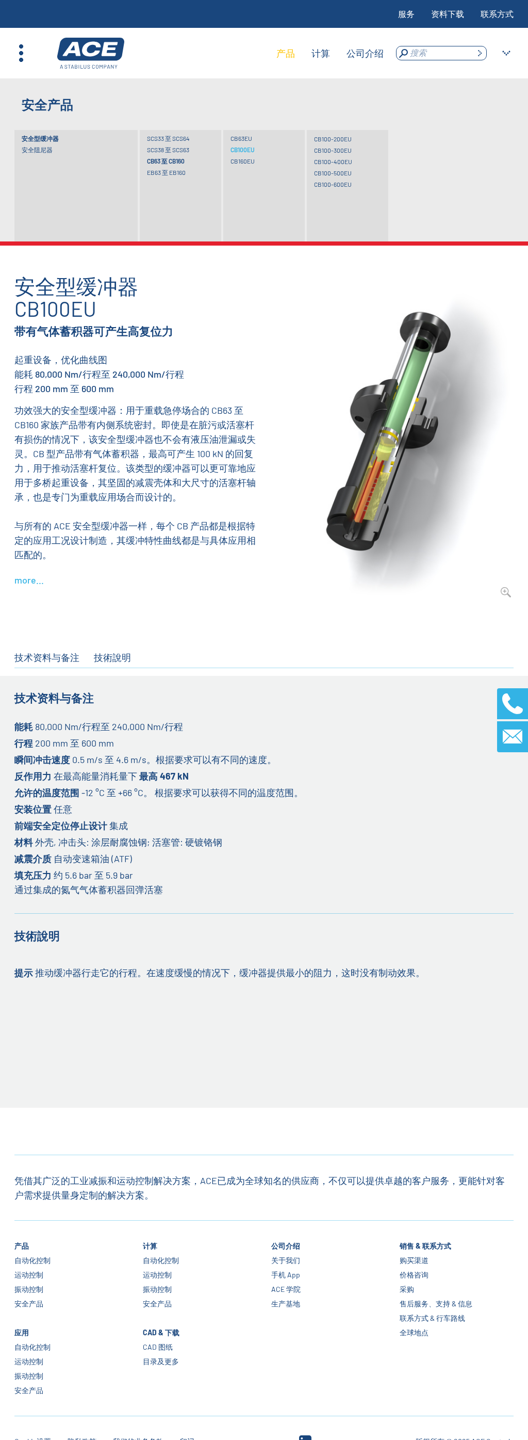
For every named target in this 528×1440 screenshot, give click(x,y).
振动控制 (28, 1289)
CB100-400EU (333, 161)
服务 (406, 14)
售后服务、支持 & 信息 (436, 1303)
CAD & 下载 (161, 1332)
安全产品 (28, 1303)
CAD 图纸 (158, 1346)
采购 (407, 1289)
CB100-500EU (333, 172)
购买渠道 (414, 1260)
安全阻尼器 (37, 149)
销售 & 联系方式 (425, 1245)
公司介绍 (285, 1245)
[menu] (330, 53)
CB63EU (241, 138)
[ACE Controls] (90, 53)
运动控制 (28, 1274)
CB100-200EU (333, 138)
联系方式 (497, 14)
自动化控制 (32, 1260)
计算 (150, 1245)
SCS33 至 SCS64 (168, 138)
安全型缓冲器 (40, 138)
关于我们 (285, 1260)
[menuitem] (285, 53)
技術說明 (112, 657)
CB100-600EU (333, 184)
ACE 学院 (286, 1289)
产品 (21, 1245)
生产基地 (285, 1303)
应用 (21, 1332)
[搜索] (479, 53)
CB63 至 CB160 (166, 161)
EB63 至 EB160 (166, 172)
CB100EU (242, 149)
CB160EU (242, 161)
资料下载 (447, 14)
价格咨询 (414, 1274)
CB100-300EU (333, 150)
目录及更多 (161, 1361)
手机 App (285, 1274)
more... (29, 580)
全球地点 (414, 1332)
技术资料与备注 (46, 657)
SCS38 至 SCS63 (168, 149)
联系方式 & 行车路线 (432, 1318)
